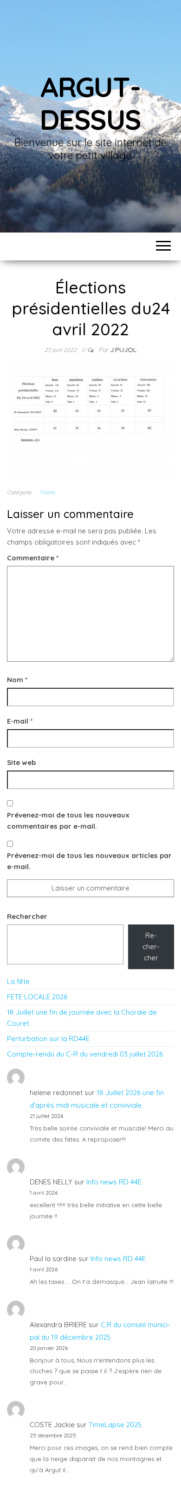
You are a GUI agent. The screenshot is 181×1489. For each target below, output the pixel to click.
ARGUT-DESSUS (90, 103)
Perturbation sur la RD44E (48, 1038)
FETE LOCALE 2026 (37, 996)
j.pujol (123, 350)
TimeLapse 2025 (115, 1424)
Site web (21, 762)
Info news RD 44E (114, 1181)
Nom (17, 679)
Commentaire (32, 557)
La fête (18, 981)
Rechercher (27, 916)
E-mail (19, 721)
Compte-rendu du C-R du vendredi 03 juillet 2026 (85, 1054)
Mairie (47, 492)
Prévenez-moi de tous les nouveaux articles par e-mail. (89, 861)
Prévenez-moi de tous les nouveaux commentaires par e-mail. (68, 821)
